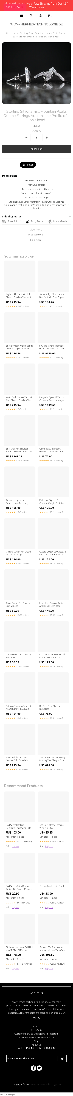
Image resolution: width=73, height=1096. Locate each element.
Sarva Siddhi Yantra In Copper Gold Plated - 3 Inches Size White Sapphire (19, 759)
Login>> (15, 846)
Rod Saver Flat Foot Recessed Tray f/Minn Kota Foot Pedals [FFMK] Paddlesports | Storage (18, 827)
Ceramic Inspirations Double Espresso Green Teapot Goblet (52, 656)
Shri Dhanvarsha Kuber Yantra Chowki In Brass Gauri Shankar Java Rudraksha (19, 450)
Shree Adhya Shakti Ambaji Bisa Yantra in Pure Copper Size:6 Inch (52, 296)
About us (36, 1044)
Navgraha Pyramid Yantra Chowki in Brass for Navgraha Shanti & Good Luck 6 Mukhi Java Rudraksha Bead (53, 399)
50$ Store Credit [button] (14, 7)
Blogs (36, 1041)
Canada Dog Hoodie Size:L (52, 886)
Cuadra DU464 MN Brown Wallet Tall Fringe (18, 553)
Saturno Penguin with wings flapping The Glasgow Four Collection (52, 759)
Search (36, 1026)
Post (30, 165)
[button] (21, 15)
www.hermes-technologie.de (36, 24)
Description (9, 175)
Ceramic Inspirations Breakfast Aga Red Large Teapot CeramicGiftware (17, 502)
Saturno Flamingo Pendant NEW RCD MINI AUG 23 (18, 707)
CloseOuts (36, 1030)
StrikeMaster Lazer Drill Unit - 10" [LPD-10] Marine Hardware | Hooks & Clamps (19, 949)
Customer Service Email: (36, 1033)
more (40, 234)
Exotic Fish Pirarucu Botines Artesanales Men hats (52, 604)
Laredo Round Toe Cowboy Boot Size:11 (18, 656)
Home (9, 33)
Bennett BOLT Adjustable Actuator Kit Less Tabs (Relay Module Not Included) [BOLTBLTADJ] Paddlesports (53, 949)
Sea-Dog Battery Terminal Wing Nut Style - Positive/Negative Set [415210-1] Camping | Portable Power (52, 827)
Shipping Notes (12, 216)
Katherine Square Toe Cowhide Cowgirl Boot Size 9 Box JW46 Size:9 (52, 502)
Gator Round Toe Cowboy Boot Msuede (18, 604)
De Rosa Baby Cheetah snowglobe (50, 707)
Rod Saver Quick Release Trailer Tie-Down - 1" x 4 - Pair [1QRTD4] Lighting (18, 888)
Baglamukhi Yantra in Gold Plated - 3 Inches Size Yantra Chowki (19, 296)
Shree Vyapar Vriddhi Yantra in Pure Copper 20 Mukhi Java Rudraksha (19, 347)
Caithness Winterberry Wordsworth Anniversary (51, 450)
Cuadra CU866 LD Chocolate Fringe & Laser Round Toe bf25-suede (52, 553)
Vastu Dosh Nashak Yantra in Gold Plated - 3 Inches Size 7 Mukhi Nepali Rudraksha (19, 399)
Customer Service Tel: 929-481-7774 (36, 1037)
